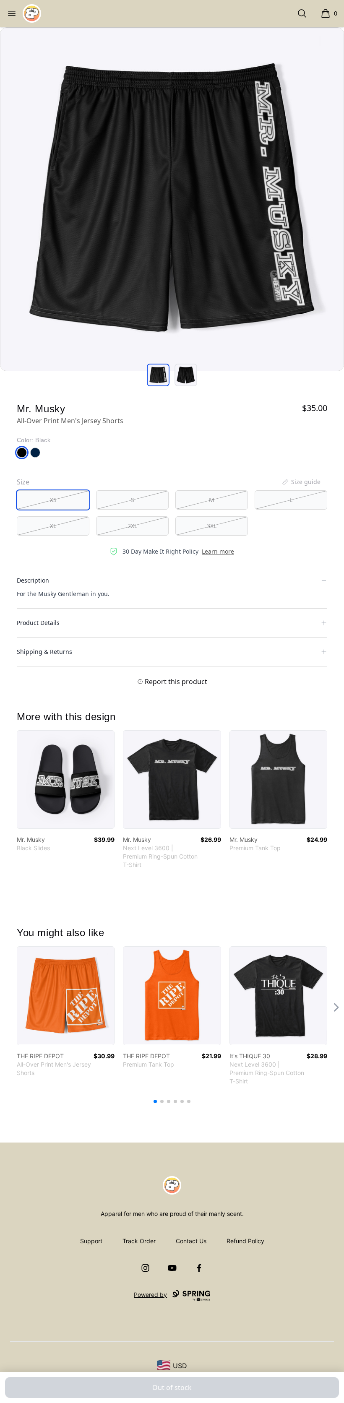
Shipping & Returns (44, 652)
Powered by (150, 1294)
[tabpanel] (172, 199)
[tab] (158, 374)
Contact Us (191, 1240)
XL (53, 526)
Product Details (38, 623)
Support (91, 1240)
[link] (65, 779)
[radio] (53, 500)
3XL (211, 526)
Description (33, 580)
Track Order (139, 1240)
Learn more (218, 551)
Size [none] (23, 482)
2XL (132, 526)
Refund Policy (245, 1240)
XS (53, 500)
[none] (301, 482)
